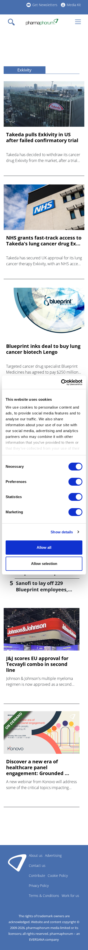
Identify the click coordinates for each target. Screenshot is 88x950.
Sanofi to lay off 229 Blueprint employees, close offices (42, 589)
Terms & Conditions (44, 895)
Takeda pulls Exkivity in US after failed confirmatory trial (42, 137)
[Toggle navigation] (13, 22)
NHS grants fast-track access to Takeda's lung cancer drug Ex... (43, 241)
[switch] (75, 482)
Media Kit (74, 4)
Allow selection (44, 563)
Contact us (37, 865)
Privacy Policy (39, 885)
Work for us (70, 895)
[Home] (42, 22)
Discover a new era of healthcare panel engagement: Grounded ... (37, 767)
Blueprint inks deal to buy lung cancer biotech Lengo (43, 349)
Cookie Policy (58, 875)
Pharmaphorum (17, 862)
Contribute (37, 875)
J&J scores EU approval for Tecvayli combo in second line (37, 664)
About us (36, 855)
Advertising (53, 855)
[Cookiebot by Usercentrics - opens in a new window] (62, 382)
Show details (62, 532)
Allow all (44, 547)
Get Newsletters (44, 4)
